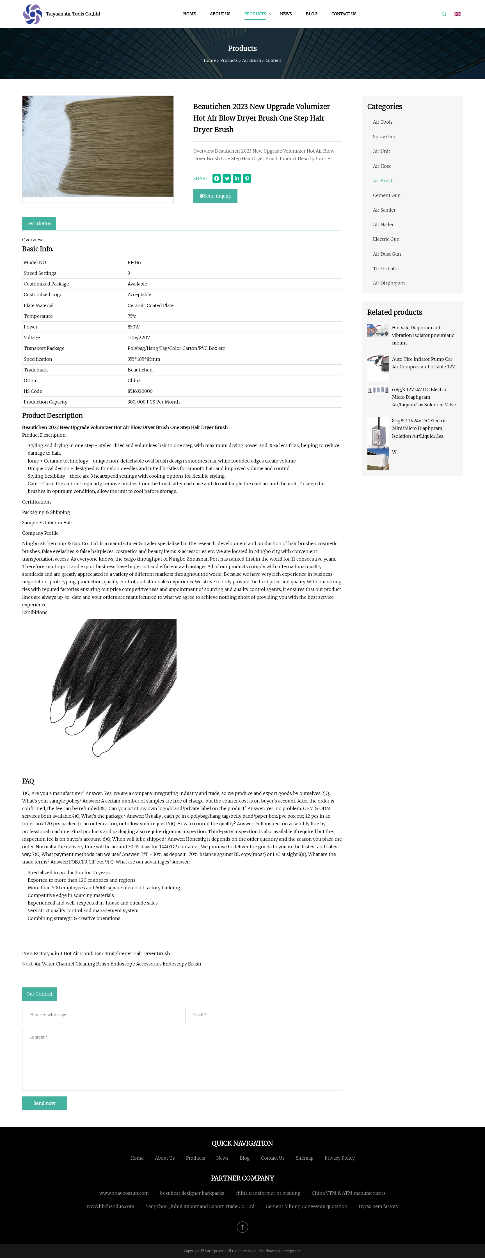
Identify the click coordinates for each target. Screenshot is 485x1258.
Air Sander (384, 210)
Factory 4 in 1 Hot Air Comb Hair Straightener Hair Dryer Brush (102, 953)
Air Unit (381, 151)
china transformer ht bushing (268, 1193)
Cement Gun (387, 195)
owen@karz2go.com (285, 1251)
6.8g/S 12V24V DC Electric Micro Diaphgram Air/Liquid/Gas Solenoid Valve (424, 397)
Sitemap (305, 1158)
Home (189, 13)
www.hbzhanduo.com (110, 1206)
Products (255, 13)
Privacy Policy (340, 1158)
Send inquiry (218, 196)
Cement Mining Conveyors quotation (306, 1206)
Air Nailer (383, 224)
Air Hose (382, 166)
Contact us (343, 13)
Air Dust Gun (387, 254)
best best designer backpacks (192, 1193)
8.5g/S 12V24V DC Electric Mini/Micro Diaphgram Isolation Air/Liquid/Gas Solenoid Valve (419, 429)
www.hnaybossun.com (124, 1193)
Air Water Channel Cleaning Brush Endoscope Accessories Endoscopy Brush (118, 964)
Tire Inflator (386, 268)
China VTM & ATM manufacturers (349, 1193)
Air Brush (251, 60)
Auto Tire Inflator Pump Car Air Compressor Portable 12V (423, 363)
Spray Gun (384, 136)
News (286, 13)
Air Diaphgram (389, 283)
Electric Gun (386, 239)
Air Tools (383, 122)
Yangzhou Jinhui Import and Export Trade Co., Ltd (200, 1206)
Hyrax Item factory (379, 1206)
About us (220, 13)
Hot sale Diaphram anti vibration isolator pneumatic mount (423, 335)
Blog (311, 13)
